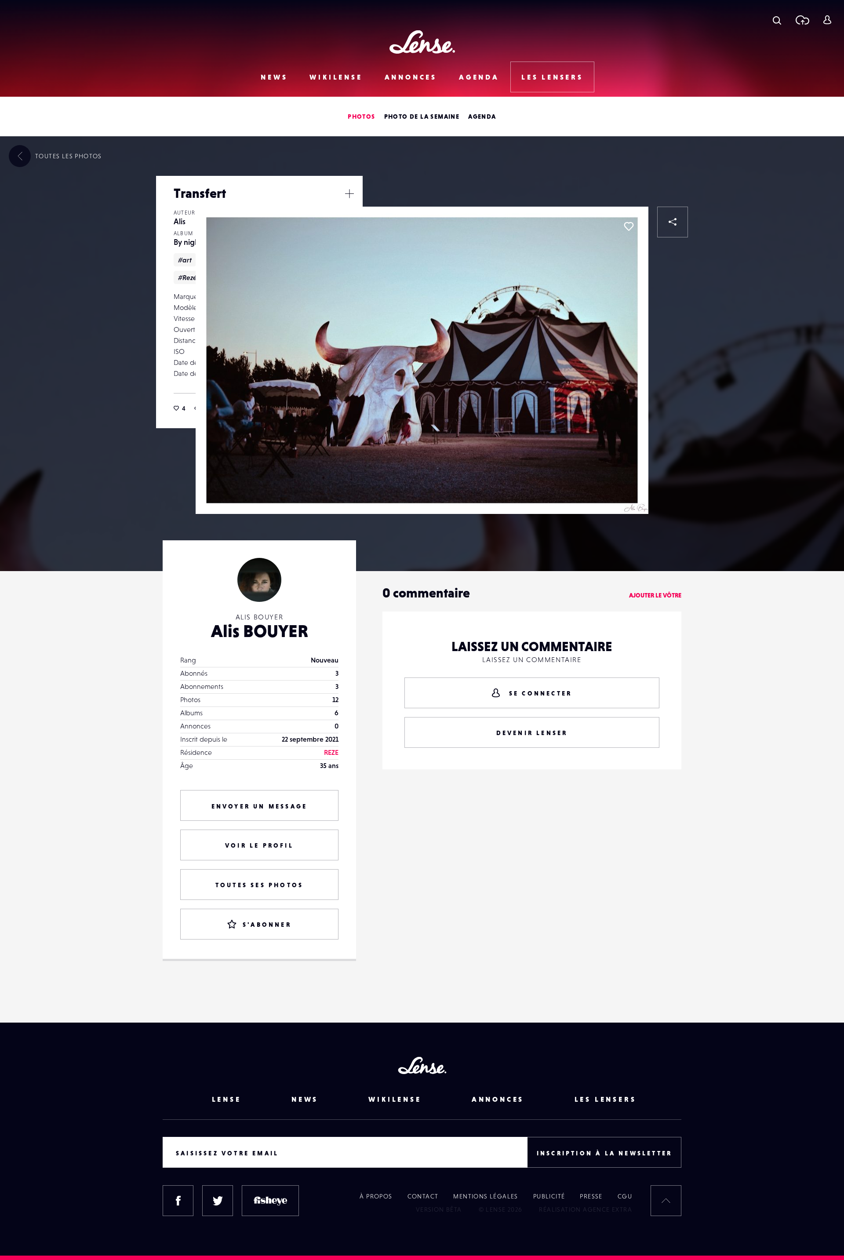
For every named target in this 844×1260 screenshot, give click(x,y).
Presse (591, 1196)
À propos (376, 1196)
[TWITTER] (217, 1200)
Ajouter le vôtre (655, 595)
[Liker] (628, 226)
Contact (423, 1196)
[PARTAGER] (672, 222)
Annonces (411, 77)
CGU (625, 1196)
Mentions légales (485, 1196)
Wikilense (335, 77)
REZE (331, 752)
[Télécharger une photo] (802, 19)
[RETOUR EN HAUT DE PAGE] (666, 1200)
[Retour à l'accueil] (422, 42)
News (274, 77)
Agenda (479, 77)
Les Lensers (552, 77)
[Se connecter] (827, 19)
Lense (226, 1099)
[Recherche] (776, 19)
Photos (361, 116)
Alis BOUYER (259, 631)
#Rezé (187, 277)
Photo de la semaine (422, 116)
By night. (189, 242)
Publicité (549, 1196)
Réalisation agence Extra (585, 1209)
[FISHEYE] (270, 1200)
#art (185, 260)
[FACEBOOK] (178, 1200)
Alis (180, 221)
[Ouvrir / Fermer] (349, 193)
